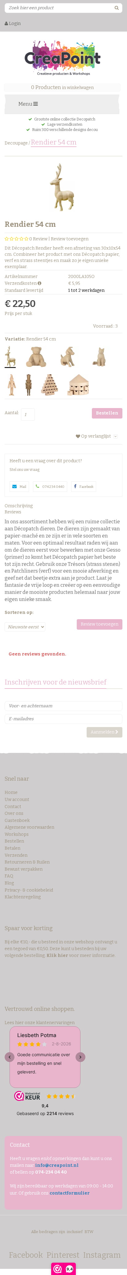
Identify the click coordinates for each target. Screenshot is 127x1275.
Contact (13, 806)
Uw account (17, 799)
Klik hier (57, 955)
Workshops (17, 834)
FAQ (9, 876)
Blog (9, 883)
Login (14, 23)
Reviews (13, 512)
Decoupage (16, 143)
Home (11, 792)
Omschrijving (19, 506)
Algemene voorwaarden (29, 827)
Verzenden (16, 855)
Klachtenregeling (23, 897)
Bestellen (14, 841)
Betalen (12, 848)
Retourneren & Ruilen (27, 862)
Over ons (14, 813)
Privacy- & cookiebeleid (29, 890)
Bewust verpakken (24, 869)
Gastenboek (17, 820)
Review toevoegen (69, 239)
